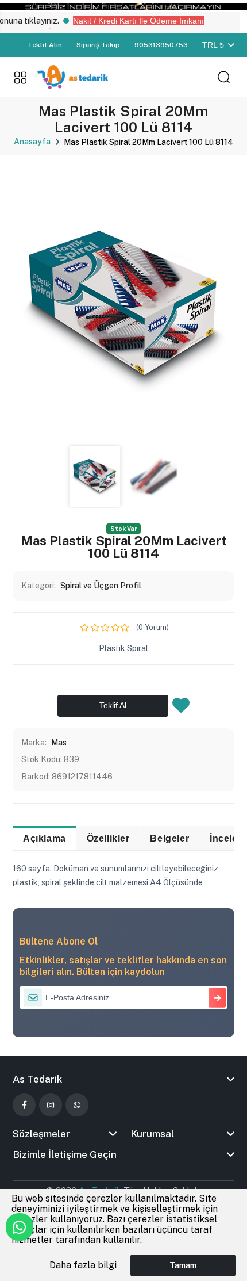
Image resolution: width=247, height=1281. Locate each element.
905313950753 (161, 45)
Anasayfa (32, 141)
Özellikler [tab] (108, 838)
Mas (59, 742)
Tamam (182, 1265)
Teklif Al (112, 705)
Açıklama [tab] (44, 838)
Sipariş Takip (98, 45)
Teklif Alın (45, 45)
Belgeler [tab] (169, 838)
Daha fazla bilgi (83, 1265)
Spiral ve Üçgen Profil (100, 585)
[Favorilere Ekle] (181, 708)
